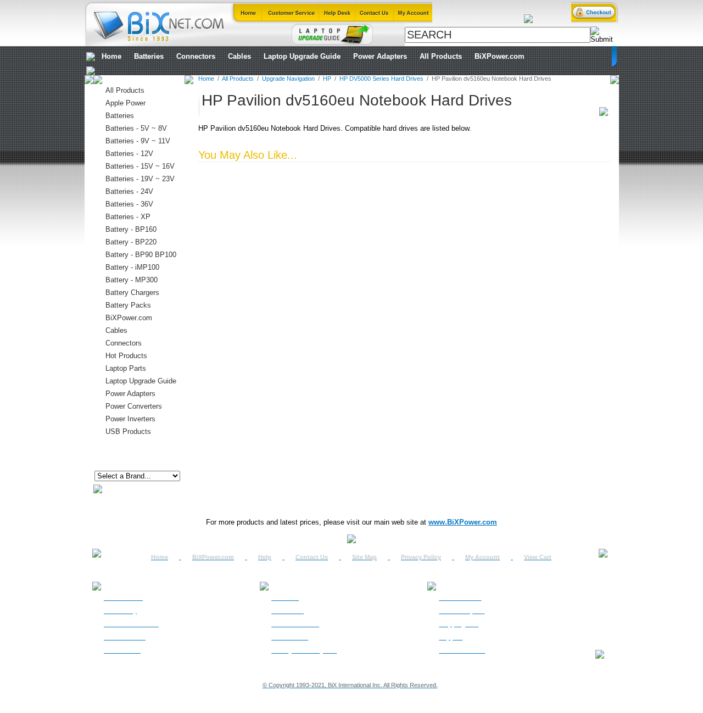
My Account (482, 557)
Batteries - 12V (129, 153)
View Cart (537, 557)
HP (327, 78)
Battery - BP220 (131, 242)
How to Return (460, 597)
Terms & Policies (295, 624)
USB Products (128, 431)
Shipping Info (458, 624)
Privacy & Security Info (304, 650)
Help (264, 557)
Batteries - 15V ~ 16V (140, 166)
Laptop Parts (125, 368)
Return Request (461, 611)
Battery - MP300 (131, 280)
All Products (441, 56)
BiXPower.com (500, 56)
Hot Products (126, 356)
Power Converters (133, 406)
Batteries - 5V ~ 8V (136, 128)
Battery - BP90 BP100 (140, 254)
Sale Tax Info (122, 650)
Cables (239, 56)
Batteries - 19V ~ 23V (140, 179)
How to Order (123, 597)
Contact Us (311, 557)
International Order (131, 624)
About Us (285, 597)
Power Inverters (130, 419)
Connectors (195, 56)
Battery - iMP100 (132, 267)
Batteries (149, 56)
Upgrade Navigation (288, 78)
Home (111, 56)
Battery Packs (128, 305)
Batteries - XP (127, 217)
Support (450, 637)
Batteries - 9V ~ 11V (137, 141)
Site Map (364, 557)
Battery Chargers (132, 292)
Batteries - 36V (129, 204)
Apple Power (125, 103)
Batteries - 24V (129, 191)
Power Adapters (380, 56)
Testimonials (289, 637)
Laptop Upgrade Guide (302, 56)
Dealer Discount (462, 650)
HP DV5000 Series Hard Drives (381, 78)
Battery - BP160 (131, 229)
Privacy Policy (421, 557)
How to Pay (120, 611)
